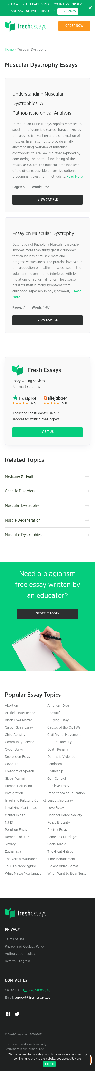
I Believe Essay (58, 786)
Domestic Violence (61, 757)
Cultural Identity (60, 742)
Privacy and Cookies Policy (25, 946)
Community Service (19, 742)
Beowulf (54, 713)
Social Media (57, 844)
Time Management (61, 859)
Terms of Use (14, 939)
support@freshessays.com (34, 997)
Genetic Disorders (20, 491)
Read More (74, 176)
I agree (49, 1063)
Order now (74, 25)
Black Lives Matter (18, 720)
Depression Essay (17, 757)
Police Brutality (59, 822)
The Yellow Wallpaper (21, 859)
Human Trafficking (18, 786)
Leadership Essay (60, 800)
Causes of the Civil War (65, 727)
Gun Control (57, 778)
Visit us (48, 432)
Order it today (47, 613)
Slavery (10, 844)
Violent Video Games (63, 866)
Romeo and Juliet (18, 837)
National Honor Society (65, 815)
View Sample (48, 199)
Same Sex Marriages (62, 837)
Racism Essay (57, 830)
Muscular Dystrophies (23, 535)
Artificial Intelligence (20, 713)
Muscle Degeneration (23, 520)
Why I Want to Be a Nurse (67, 873)
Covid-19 (11, 764)
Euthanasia (13, 851)
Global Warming (16, 778)
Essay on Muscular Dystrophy (43, 233)
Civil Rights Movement (64, 735)
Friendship (55, 771)
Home (9, 49)
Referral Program (17, 961)
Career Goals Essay (19, 727)
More (78, 1058)
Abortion (11, 705)
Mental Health (15, 815)
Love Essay (56, 808)
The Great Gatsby (60, 851)
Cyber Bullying (16, 749)
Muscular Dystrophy (22, 506)
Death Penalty (58, 749)
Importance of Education (66, 793)
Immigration (14, 793)
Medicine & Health (20, 476)
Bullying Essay (58, 720)
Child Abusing (15, 735)
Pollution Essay (16, 830)
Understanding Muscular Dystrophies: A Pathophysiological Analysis (41, 104)
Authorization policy (20, 954)
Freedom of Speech (19, 771)
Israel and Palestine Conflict (25, 800)
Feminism (55, 764)
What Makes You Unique (23, 873)
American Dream (60, 705)
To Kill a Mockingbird (20, 866)
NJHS (9, 822)
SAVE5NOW (68, 11)
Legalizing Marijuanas (21, 808)
